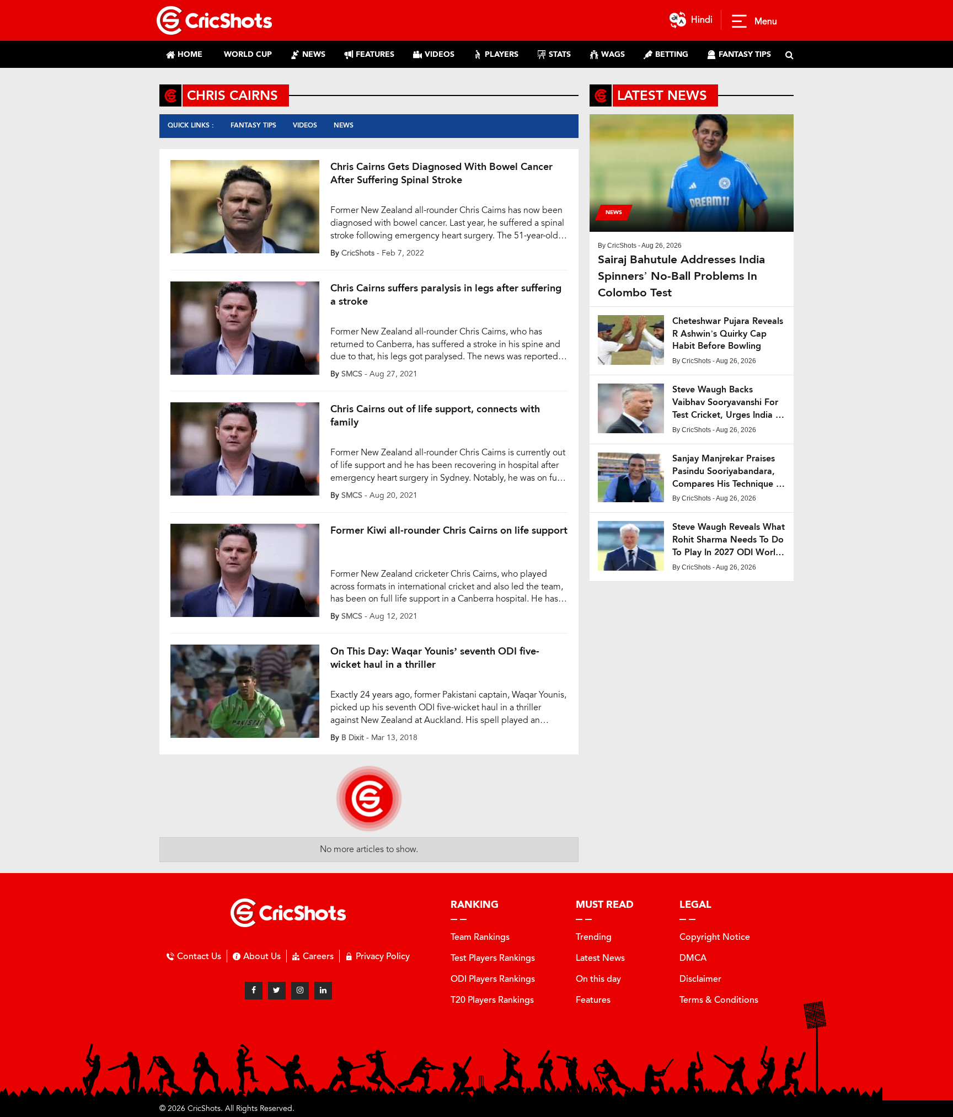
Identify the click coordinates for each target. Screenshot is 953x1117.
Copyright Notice (714, 937)
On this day (598, 979)
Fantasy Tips (253, 125)
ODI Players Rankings (493, 979)
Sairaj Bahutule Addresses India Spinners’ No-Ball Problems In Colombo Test (681, 276)
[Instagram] (300, 990)
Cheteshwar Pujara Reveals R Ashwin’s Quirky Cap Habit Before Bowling (727, 333)
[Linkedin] (323, 990)
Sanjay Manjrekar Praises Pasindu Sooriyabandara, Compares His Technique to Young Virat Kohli (728, 472)
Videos (305, 125)
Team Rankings (480, 937)
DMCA (692, 958)
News (344, 125)
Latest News (600, 958)
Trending (594, 937)
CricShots (357, 253)
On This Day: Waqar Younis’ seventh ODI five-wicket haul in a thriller (434, 658)
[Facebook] (254, 990)
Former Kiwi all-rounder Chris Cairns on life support (448, 530)
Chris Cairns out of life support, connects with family (435, 415)
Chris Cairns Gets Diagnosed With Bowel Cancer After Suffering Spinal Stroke (441, 173)
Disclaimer (700, 979)
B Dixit (352, 737)
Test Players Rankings (493, 958)
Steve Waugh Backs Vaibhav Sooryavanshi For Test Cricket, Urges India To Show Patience (728, 403)
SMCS (351, 374)
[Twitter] (277, 990)
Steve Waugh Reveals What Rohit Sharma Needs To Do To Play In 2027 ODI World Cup (728, 540)
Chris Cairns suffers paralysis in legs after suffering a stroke (445, 294)
